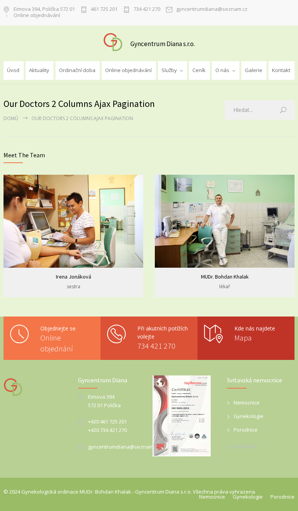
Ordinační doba (77, 70)
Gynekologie (248, 416)
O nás (222, 70)
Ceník (199, 70)
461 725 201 (104, 9)
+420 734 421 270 (107, 430)
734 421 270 (146, 9)
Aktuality (39, 70)
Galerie (253, 70)
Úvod (13, 70)
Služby (169, 70)
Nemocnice (247, 402)
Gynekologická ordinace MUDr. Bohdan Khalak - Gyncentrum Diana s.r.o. (106, 491)
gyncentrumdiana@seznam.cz (212, 9)
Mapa (243, 337)
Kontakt (281, 70)
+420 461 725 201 (107, 421)
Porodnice (246, 429)
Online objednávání (37, 16)
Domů (10, 118)
